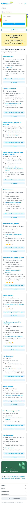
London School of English (12, 135)
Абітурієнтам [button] (5, 491)
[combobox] (13, 16)
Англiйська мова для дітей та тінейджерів (12, 323)
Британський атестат (9, 89)
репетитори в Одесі (10, 478)
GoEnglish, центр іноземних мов (14, 336)
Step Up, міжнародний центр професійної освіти (13, 104)
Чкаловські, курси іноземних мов (14, 395)
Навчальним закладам (14, 498)
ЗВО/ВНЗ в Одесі (14, 476)
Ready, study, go (9, 448)
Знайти (14, 24)
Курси (4, 8)
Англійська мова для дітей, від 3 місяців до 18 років (13, 153)
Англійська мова (8, 56)
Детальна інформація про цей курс (14, 78)
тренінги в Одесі (20, 478)
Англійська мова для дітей (11, 224)
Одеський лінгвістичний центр (13, 202)
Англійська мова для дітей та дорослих (12, 123)
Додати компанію (7, 12)
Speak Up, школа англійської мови (14, 304)
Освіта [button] (3, 488)
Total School (8, 67)
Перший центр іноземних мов (13, 369)
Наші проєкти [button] (5, 494)
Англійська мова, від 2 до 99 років (13, 257)
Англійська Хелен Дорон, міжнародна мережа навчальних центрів (14, 168)
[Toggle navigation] (25, 4)
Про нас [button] (3, 485)
